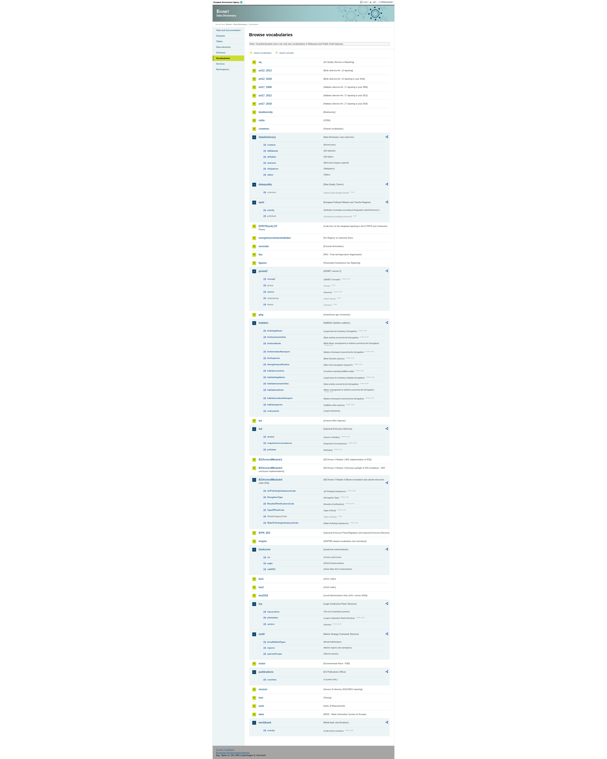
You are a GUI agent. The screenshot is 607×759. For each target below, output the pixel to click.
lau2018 (263, 595)
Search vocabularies (263, 53)
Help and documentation (228, 30)
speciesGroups (274, 654)
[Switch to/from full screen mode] (375, 2)
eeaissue (271, 163)
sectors (270, 624)
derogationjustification (278, 364)
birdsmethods (274, 343)
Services (220, 63)
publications (266, 672)
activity (270, 210)
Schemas (220, 52)
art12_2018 (265, 79)
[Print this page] (371, 2)
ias (260, 420)
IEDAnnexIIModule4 (270, 479)
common (264, 128)
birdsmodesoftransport (278, 351)
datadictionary (267, 137)
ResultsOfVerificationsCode (280, 504)
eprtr (261, 202)
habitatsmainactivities (278, 383)
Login (365, 2)
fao (260, 254)
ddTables (271, 157)
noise (262, 663)
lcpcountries (273, 612)
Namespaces (222, 69)
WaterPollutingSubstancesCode (282, 523)
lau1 (261, 579)
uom (261, 706)
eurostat (264, 246)
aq (260, 62)
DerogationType (275, 497)
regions (271, 648)
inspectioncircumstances (279, 443)
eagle (270, 563)
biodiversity (266, 112)
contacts (271, 145)
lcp (260, 604)
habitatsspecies (274, 404)
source (270, 292)
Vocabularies (223, 58)
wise (261, 714)
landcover (265, 549)
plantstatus (272, 617)
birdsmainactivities (276, 337)
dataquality (265, 184)
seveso (263, 689)
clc (268, 557)
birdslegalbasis (274, 331)
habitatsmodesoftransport (279, 398)
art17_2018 (265, 103)
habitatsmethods (275, 390)
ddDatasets (272, 151)
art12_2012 (265, 70)
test (261, 697)
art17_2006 (265, 87)
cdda (262, 120)
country (271, 730)
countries (271, 679)
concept (271, 279)
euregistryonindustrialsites (275, 238)
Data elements (223, 47)
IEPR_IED (264, 532)
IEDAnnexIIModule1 (270, 459)
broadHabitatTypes (276, 642)
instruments (273, 411)
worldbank (265, 722)
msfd (262, 634)
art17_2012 (265, 95)
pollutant (271, 449)
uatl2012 (271, 569)
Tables (219, 41)
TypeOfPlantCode (275, 510)
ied (260, 429)
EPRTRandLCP (268, 226)
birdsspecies (273, 358)
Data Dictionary (240, 24)
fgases (263, 263)
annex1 (270, 437)
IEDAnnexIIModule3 (270, 468)
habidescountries (275, 371)
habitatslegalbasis (276, 377)
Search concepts (286, 53)
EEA (229, 2)
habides (263, 323)
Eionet (228, 24)
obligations (272, 169)
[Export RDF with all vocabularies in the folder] (387, 137)
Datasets (220, 35)
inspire (263, 541)
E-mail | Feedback (225, 749)
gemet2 (263, 271)
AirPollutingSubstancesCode (281, 491)
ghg (261, 314)
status (270, 175)
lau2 (261, 587)
